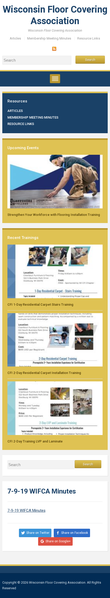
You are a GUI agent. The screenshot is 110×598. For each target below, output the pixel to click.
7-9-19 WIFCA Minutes (26, 510)
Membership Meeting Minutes (49, 38)
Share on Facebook (74, 533)
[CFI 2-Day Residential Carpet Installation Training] (55, 339)
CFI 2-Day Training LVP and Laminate (35, 441)
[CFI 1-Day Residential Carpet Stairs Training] (55, 271)
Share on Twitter (37, 533)
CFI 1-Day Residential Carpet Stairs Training (40, 304)
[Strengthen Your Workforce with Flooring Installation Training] (55, 181)
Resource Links (88, 38)
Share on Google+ (58, 541)
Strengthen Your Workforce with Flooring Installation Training (53, 215)
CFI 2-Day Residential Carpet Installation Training (44, 373)
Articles (15, 38)
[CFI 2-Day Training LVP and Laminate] (55, 408)
